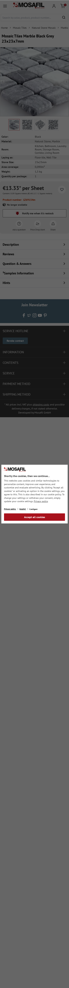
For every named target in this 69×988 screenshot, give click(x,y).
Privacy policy (41, 501)
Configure (33, 509)
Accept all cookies (34, 517)
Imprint (22, 509)
